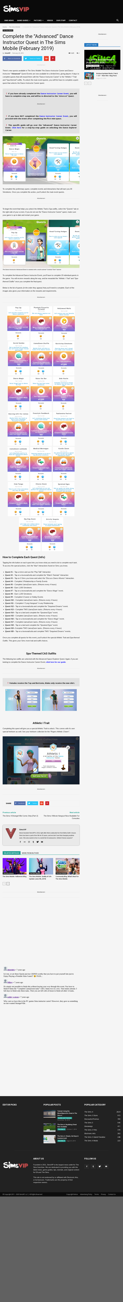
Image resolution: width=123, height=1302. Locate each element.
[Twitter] (38, 842)
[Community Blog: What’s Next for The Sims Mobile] (68, 866)
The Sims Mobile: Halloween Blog (14, 876)
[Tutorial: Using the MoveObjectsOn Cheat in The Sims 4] (49, 1114)
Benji (102, 66)
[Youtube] (43, 842)
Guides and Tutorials (64, 1118)
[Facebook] (21, 842)
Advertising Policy (86, 1194)
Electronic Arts (89, 1133)
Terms (96, 1194)
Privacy (103, 1194)
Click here (16, 127)
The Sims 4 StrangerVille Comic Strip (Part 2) (20, 816)
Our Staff (60, 20)
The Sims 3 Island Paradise (94, 1137)
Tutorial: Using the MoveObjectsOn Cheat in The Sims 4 (67, 1113)
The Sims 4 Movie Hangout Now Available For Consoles (62, 817)
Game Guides (22, 20)
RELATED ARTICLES (11, 853)
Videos (50, 20)
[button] (117, 20)
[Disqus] (41, 933)
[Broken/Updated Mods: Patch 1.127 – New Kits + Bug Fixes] (89, 75)
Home (5, 27)
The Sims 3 (88, 1122)
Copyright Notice (72, 1194)
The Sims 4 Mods (91, 1140)
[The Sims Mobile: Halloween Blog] (15, 866)
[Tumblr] (34, 842)
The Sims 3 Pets (90, 1130)
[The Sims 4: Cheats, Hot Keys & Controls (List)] (49, 1139)
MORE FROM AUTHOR (30, 853)
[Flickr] (26, 842)
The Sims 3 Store (91, 1115)
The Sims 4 (61, 1129)
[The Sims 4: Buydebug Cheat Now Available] (49, 1127)
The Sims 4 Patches (93, 66)
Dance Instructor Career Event (55, 93)
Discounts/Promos (91, 1119)
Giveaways (88, 1126)
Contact (73, 20)
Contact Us (112, 1194)
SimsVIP (7, 53)
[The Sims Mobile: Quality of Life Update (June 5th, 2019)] (41, 866)
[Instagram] (30, 842)
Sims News (9, 20)
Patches (38, 20)
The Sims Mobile (7, 30)
